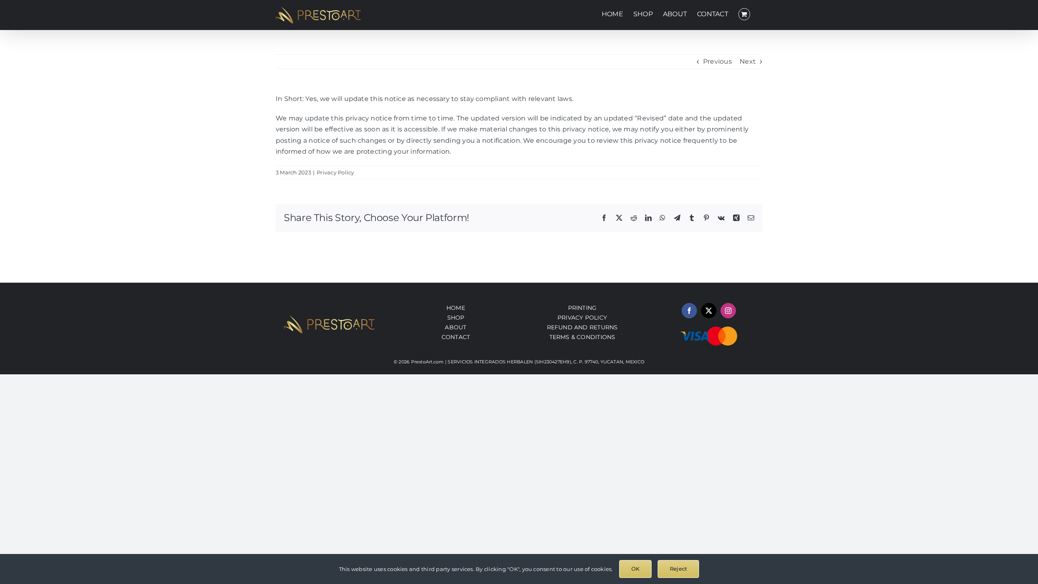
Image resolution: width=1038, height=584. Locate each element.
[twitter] (708, 310)
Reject (678, 568)
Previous (717, 61)
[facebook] (689, 310)
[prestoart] (329, 318)
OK (635, 568)
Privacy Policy (335, 172)
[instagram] (728, 310)
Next (748, 61)
